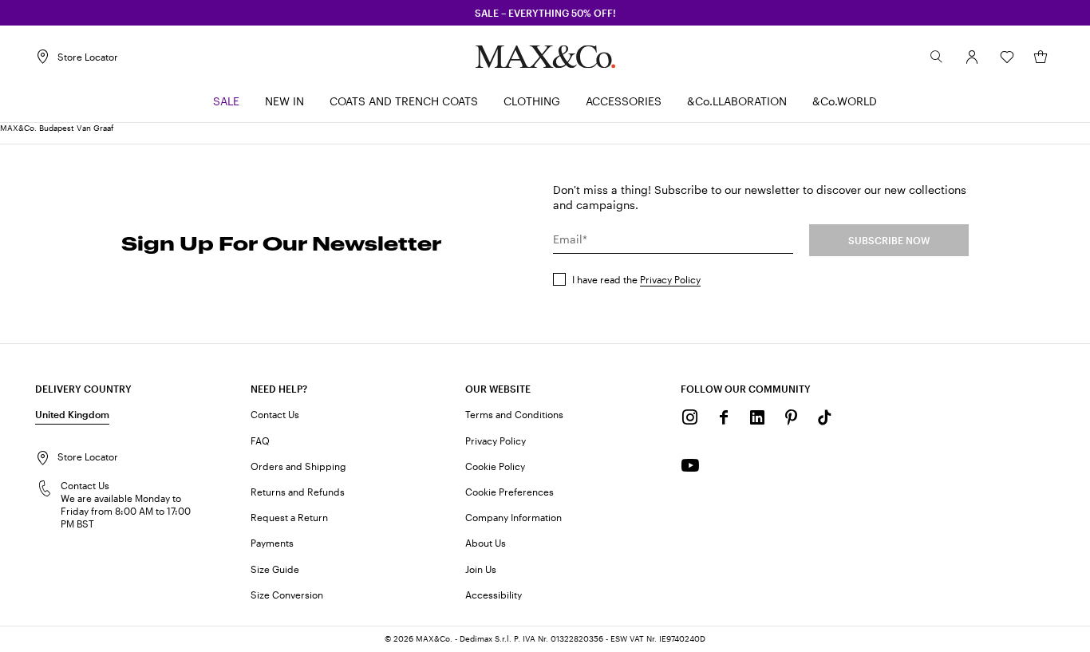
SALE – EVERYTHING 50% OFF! (545, 12)
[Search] (937, 57)
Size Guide (275, 569)
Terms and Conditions (514, 414)
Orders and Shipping (298, 466)
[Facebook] (723, 417)
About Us (485, 542)
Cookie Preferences (509, 491)
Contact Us (275, 414)
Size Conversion (287, 594)
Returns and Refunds (298, 491)
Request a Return (289, 517)
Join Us (480, 569)
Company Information (513, 517)
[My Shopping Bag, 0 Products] (1041, 57)
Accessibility (493, 594)
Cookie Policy (495, 466)
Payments (272, 542)
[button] (972, 57)
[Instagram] (690, 417)
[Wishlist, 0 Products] (1007, 57)
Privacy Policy (670, 279)
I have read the (636, 279)
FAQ (260, 440)
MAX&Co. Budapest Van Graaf (56, 127)
